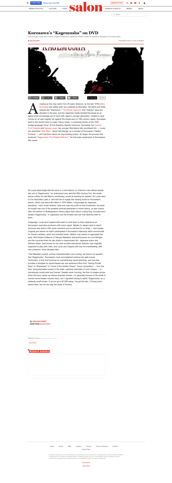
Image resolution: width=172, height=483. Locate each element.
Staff (69, 446)
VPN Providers (86, 462)
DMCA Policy (86, 466)
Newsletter (116, 3)
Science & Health (113, 9)
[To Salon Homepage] (86, 6)
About (61, 446)
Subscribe (36, 3)
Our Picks (32, 343)
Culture (53, 9)
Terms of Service (102, 446)
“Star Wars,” (46, 131)
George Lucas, (51, 128)
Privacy (88, 446)
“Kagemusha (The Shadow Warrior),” (53, 137)
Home (52, 446)
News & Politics (36, 9)
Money (129, 9)
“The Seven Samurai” (72, 110)
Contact (78, 446)
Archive (115, 446)
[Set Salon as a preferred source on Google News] (92, 97)
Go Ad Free (86, 449)
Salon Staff (35, 41)
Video (140, 9)
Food (64, 9)
